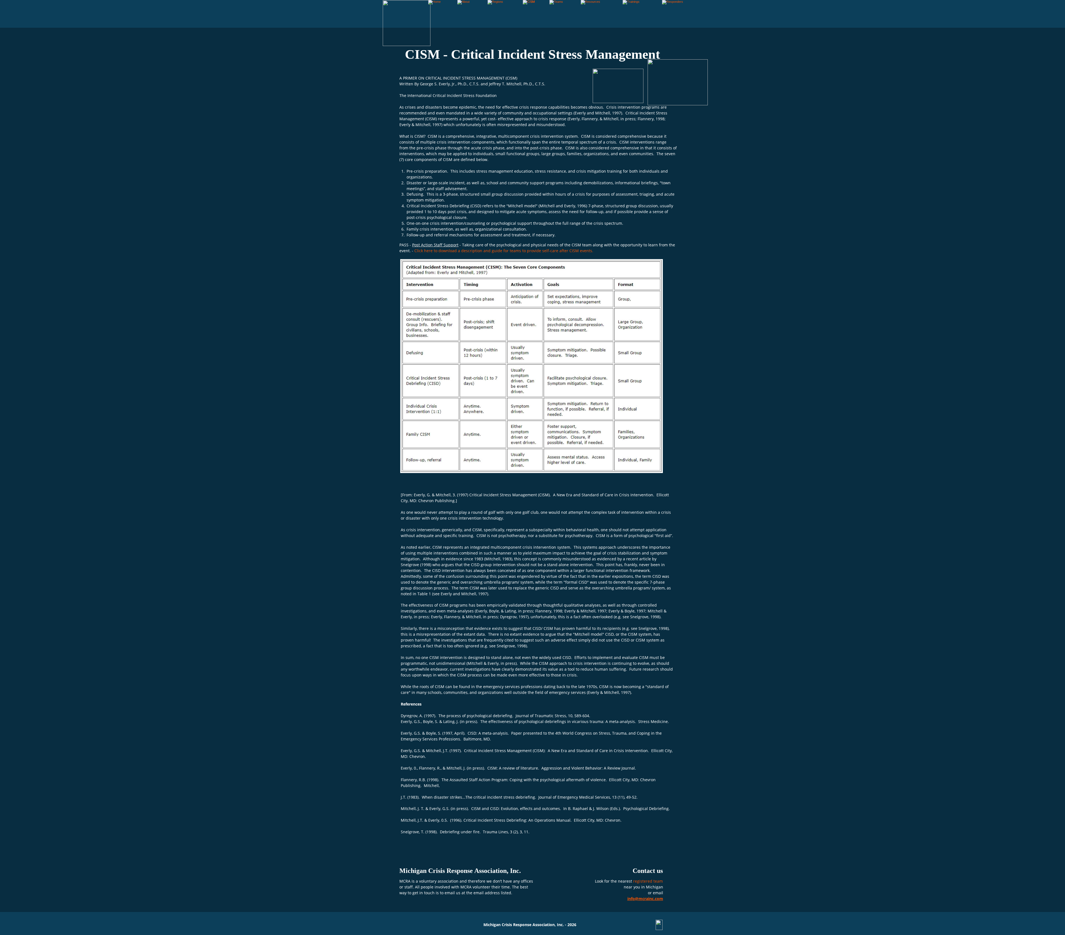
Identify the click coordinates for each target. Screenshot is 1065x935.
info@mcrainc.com (645, 898)
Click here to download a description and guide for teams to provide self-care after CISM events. (503, 250)
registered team (648, 881)
